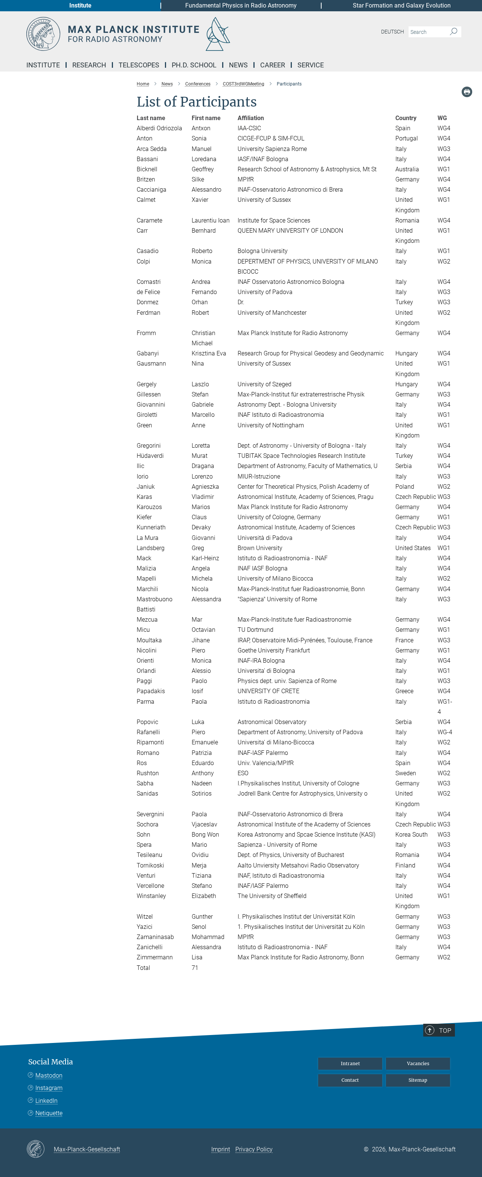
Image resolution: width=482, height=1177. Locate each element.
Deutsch (392, 32)
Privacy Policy (254, 1149)
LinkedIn (46, 1100)
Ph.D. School (194, 65)
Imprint (220, 1149)
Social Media (50, 1062)
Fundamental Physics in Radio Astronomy (241, 5)
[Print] (467, 92)
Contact (350, 1080)
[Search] (453, 32)
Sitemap (418, 1080)
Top (445, 1030)
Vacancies (418, 1063)
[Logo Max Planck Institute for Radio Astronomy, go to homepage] (167, 34)
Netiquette (49, 1113)
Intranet (350, 1063)
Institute (80, 5)
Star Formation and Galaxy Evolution (402, 5)
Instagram (49, 1088)
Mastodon (49, 1075)
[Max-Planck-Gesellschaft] (40, 1149)
